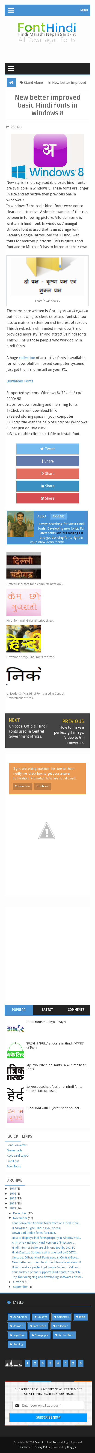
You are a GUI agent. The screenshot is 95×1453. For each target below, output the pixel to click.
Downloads (14, 1150)
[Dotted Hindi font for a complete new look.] (43, 565)
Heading (18, 1344)
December (20, 1213)
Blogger (71, 1447)
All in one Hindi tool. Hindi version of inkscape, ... (43, 1242)
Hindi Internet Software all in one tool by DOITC (43, 1247)
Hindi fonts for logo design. (46, 1022)
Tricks (82, 1316)
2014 (13, 1203)
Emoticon (42, 786)
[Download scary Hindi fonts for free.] (43, 638)
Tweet (50, 449)
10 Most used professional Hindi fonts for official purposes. (54, 1089)
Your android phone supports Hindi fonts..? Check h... (47, 1272)
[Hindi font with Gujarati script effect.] (43, 602)
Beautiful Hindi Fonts (47, 1442)
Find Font (13, 1161)
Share (49, 461)
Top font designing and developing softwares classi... (47, 1277)
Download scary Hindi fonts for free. (30, 657)
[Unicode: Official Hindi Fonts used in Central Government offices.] (43, 675)
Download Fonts (19, 381)
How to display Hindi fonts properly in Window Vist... (46, 1237)
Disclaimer (25, 1447)
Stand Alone (20, 1316)
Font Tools (14, 1166)
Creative (42, 1316)
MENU (84, 10)
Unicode (18, 1326)
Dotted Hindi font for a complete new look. (34, 584)
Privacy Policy (42, 1447)
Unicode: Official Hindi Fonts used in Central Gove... (45, 1257)
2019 (13, 1188)
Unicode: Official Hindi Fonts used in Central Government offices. (35, 696)
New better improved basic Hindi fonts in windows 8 (46, 1262)
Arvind (58, 516)
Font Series (39, 1326)
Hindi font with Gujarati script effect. (30, 620)
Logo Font (19, 1335)
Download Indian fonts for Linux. (34, 1232)
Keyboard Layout (18, 1155)
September (21, 1286)
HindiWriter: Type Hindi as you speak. (36, 1228)
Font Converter (17, 1145)
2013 (13, 1208)
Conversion (22, 786)
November (20, 1218)
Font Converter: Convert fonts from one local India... (46, 1223)
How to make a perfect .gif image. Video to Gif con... (46, 1267)
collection (26, 358)
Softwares (63, 1316)
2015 (13, 1198)
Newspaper (41, 1335)
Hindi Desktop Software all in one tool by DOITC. (44, 1252)
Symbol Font (65, 1335)
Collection (62, 1326)
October (19, 1282)
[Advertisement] (50, 51)
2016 (13, 1193)
